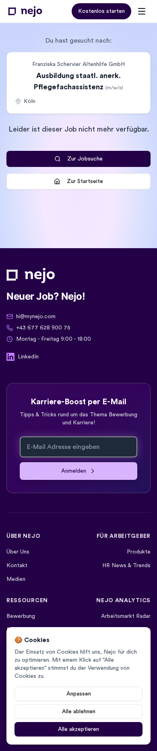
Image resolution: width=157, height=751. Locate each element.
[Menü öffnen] (141, 11)
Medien (15, 579)
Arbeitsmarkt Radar (126, 616)
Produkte (139, 552)
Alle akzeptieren (78, 729)
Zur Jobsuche (85, 159)
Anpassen (78, 694)
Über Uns (17, 552)
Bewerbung (20, 616)
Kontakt (16, 565)
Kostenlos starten (101, 11)
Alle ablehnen (78, 711)
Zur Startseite (85, 181)
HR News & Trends (126, 565)
